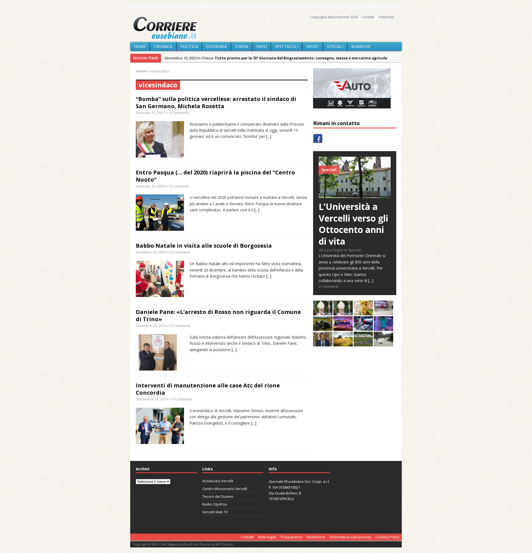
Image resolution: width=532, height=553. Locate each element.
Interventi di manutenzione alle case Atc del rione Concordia (208, 389)
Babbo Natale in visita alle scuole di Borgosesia (204, 245)
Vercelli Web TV (215, 511)
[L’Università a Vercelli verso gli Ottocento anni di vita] (355, 194)
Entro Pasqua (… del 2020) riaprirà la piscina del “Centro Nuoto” (215, 176)
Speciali (335, 46)
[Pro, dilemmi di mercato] (343, 327)
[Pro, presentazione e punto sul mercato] (383, 327)
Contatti (368, 17)
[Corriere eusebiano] (266, 28)
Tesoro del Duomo (217, 496)
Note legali (267, 536)
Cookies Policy (387, 536)
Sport (312, 46)
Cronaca (163, 46)
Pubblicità (386, 17)
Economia (216, 46)
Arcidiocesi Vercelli (217, 480)
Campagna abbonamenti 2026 (334, 17)
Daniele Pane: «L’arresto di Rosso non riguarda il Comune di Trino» (218, 315)
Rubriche (360, 46)
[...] (268, 136)
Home (140, 46)
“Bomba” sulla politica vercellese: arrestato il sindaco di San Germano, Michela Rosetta (216, 102)
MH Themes (225, 544)
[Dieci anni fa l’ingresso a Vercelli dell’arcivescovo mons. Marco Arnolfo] (322, 312)
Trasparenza (291, 536)
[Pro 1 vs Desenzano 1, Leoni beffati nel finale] (363, 343)
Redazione (316, 536)
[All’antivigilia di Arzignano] (383, 312)
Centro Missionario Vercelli (224, 488)
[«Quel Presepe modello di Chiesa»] (343, 312)
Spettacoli (286, 46)
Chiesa (241, 46)
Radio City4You (214, 504)
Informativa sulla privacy (350, 536)
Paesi (261, 46)
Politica (189, 46)
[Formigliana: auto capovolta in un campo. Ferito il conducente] (322, 327)
